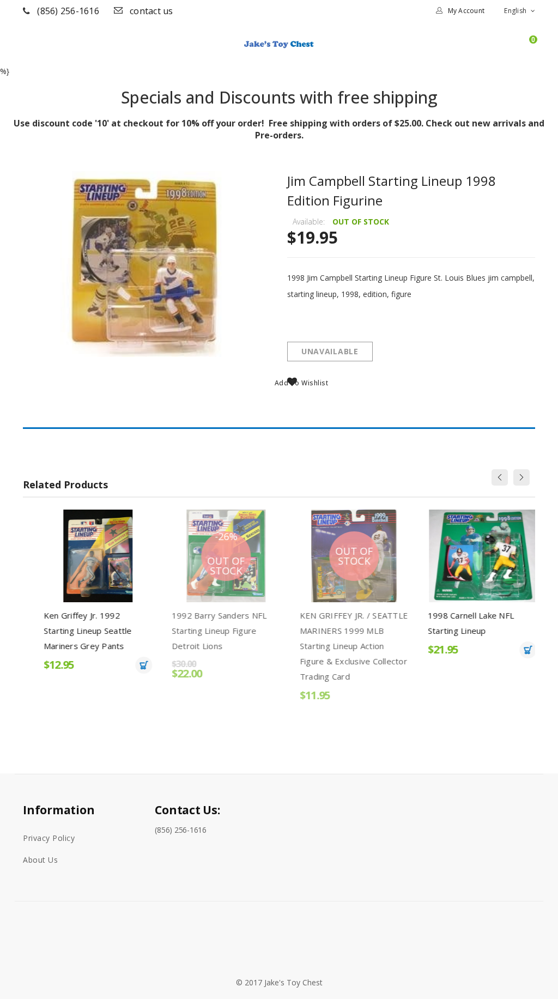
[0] (528, 49)
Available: (309, 221)
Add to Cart (132, 665)
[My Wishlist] (509, 49)
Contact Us (151, 11)
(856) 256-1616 (68, 11)
